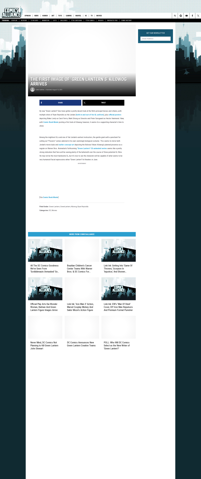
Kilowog (74, 206)
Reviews (24, 20)
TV (92, 16)
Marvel (78, 16)
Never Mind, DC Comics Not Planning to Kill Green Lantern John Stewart (44, 345)
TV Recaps (34, 20)
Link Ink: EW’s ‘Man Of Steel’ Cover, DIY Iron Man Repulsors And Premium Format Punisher (118, 307)
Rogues (101, 20)
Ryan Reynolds (83, 206)
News (36, 16)
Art (53, 16)
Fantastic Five (112, 20)
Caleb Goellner (39, 90)
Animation (45, 20)
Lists (55, 20)
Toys (60, 16)
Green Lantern (54, 206)
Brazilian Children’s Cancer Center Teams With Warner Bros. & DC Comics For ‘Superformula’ (79, 268)
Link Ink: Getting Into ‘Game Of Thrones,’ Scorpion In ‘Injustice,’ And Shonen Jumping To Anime (118, 268)
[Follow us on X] (198, 16)
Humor (45, 16)
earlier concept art (66, 144)
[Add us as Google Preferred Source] (181, 16)
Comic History (126, 20)
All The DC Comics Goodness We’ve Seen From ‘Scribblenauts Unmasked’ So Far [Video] (44, 268)
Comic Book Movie (50, 122)
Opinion (28, 16)
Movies (99, 16)
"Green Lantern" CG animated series (92, 148)
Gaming (69, 16)
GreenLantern (65, 206)
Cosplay (14, 20)
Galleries (63, 20)
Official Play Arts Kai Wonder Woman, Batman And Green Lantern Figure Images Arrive (44, 307)
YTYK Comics (90, 20)
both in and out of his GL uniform (90, 115)
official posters (115, 115)
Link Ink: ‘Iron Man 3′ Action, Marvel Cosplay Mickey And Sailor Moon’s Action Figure (80, 307)
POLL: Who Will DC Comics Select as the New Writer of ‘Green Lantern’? (117, 345)
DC (86, 16)
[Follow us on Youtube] (186, 16)
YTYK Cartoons (76, 20)
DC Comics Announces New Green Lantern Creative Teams (81, 344)
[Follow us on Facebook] (192, 16)
